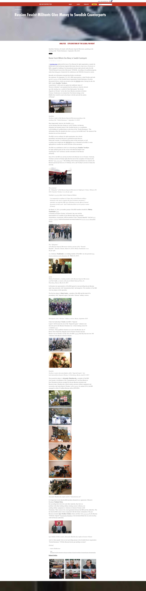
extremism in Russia (62, 552)
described (57, 195)
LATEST (78, 4)
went (57, 211)
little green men (58, 160)
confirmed (73, 131)
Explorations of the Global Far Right (81, 43)
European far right (54, 552)
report (72, 123)
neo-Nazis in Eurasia (71, 552)
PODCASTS (86, 4)
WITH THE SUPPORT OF (103, 2)
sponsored (86, 514)
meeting (56, 79)
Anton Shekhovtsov (18, 9)
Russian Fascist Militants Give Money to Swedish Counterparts (60, 14)
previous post (53, 64)
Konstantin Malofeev (66, 516)
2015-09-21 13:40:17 (55, 61)
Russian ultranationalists (90, 552)
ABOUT (70, 4)
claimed (77, 333)
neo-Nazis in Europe (80, 552)
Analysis (62, 43)
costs (56, 328)
